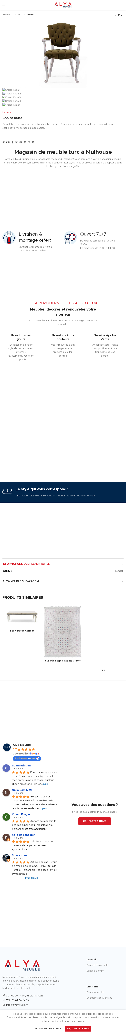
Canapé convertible (97, 965)
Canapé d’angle (95, 971)
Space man (19, 855)
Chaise (30, 15)
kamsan (6, 112)
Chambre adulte (95, 992)
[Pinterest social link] (25, 142)
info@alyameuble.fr (17, 1005)
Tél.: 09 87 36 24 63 (17, 1000)
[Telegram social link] (33, 142)
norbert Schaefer (23, 835)
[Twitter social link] (16, 142)
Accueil (6, 15)
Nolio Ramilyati (22, 790)
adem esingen (21, 765)
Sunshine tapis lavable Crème (63, 661)
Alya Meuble (22, 744)
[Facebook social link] (12, 142)
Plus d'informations (48, 1029)
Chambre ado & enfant (99, 998)
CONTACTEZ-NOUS (94, 821)
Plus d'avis (31, 878)
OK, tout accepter (78, 1029)
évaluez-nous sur (25, 758)
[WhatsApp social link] (29, 142)
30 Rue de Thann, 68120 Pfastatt (24, 996)
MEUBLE (18, 15)
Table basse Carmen (22, 631)
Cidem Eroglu (21, 814)
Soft (103, 670)
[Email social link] (21, 142)
